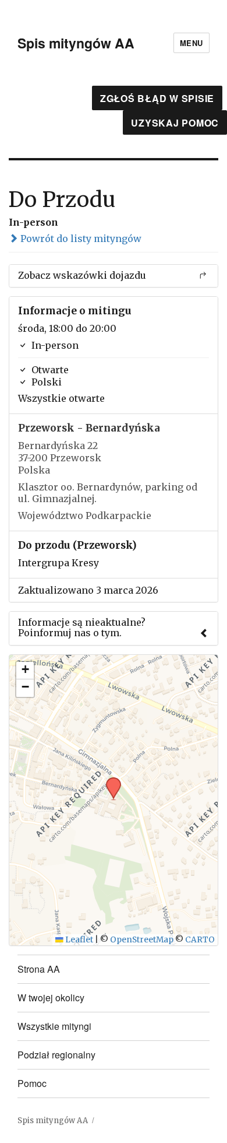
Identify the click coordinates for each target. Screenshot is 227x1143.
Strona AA (38, 969)
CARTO (200, 940)
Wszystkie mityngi (54, 1026)
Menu (191, 42)
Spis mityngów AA (75, 42)
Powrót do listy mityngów (79, 238)
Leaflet (78, 940)
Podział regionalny (56, 1054)
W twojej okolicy (50, 997)
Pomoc (32, 1083)
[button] (109, 780)
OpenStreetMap (141, 940)
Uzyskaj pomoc (175, 122)
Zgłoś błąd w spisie (157, 98)
